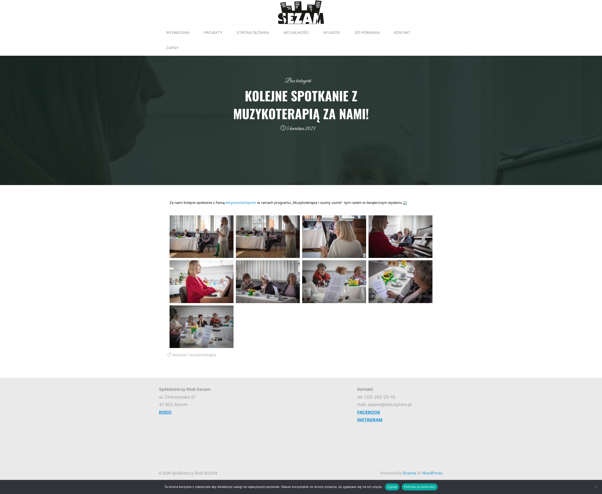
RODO (165, 412)
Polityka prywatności (419, 487)
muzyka (179, 354)
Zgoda (392, 487)
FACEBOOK (368, 412)
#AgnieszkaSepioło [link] (241, 202)
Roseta (409, 473)
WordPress (432, 473)
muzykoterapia (203, 354)
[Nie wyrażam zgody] (596, 487)
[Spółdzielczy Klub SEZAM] (301, 12)
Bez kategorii (298, 81)
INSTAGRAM (369, 419)
